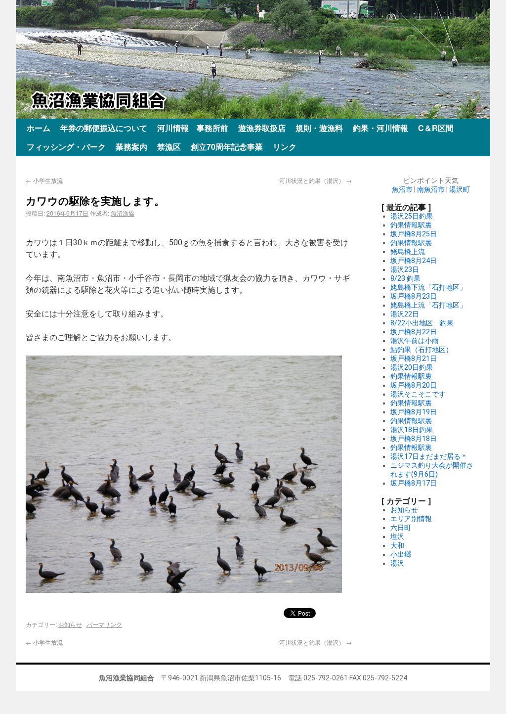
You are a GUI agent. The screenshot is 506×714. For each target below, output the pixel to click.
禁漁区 (169, 146)
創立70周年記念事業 (227, 146)
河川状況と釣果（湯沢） (315, 180)
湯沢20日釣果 (411, 367)
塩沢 (397, 536)
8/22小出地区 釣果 (422, 323)
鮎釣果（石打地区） (421, 350)
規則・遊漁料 (319, 128)
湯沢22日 (404, 314)
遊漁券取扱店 (262, 128)
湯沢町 (459, 189)
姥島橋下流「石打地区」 (428, 287)
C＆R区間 (436, 128)
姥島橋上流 (407, 252)
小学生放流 (44, 180)
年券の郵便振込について (103, 128)
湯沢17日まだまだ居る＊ (428, 456)
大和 (397, 545)
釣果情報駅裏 (411, 225)
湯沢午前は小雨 (414, 341)
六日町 (400, 528)
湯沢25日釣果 (411, 216)
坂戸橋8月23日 (413, 296)
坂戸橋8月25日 (413, 234)
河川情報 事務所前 (192, 128)
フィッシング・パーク (66, 146)
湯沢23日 (404, 269)
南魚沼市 (431, 189)
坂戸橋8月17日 (413, 483)
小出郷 (400, 554)
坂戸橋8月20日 (413, 385)
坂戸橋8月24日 (413, 261)
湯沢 (397, 563)
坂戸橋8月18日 (413, 439)
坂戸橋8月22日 (413, 332)
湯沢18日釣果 (411, 430)
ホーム (38, 128)
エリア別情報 (411, 519)
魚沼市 (402, 189)
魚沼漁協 (122, 213)
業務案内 (131, 146)
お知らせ (70, 624)
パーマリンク (104, 624)
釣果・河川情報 (380, 128)
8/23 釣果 (405, 278)
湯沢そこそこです (418, 394)
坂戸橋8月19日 (413, 412)
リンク (284, 146)
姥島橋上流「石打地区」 (428, 305)
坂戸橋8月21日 (413, 358)
